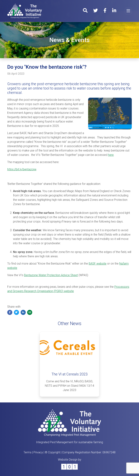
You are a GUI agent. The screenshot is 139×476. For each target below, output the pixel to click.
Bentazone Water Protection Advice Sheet (51, 275)
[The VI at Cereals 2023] (69, 349)
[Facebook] (105, 11)
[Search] (85, 11)
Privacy (38, 452)
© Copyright (52, 452)
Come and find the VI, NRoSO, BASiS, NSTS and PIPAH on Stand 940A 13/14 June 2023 (69, 386)
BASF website (97, 263)
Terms (27, 452)
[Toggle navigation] (128, 10)
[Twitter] (95, 11)
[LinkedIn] (114, 11)
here (111, 155)
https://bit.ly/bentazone (21, 169)
